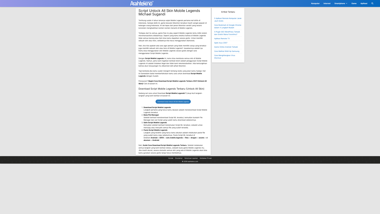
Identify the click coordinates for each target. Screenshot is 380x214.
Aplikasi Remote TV (222, 39)
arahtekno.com (193, 161)
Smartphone (339, 3)
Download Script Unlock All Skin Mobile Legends (173, 101)
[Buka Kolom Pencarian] (372, 3)
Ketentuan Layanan (191, 158)
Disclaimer (179, 158)
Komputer (315, 3)
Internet (327, 3)
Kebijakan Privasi (206, 158)
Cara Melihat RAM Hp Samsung (226, 51)
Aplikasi (364, 3)
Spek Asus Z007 (220, 43)
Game (354, 3)
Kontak (170, 158)
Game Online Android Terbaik (226, 47)
